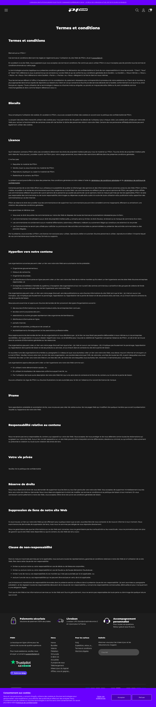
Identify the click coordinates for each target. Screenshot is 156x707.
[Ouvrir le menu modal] (6, 10)
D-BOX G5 (55, 657)
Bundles (54, 645)
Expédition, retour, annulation (87, 645)
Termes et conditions (83, 648)
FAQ (77, 643)
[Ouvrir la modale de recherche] (137, 10)
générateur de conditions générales (105, 180)
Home (53, 643)
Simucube (55, 654)
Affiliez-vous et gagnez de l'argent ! (65, 671)
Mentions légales (82, 651)
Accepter (121, 697)
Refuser (142, 697)
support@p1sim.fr (32, 654)
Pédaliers (54, 651)
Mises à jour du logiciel (60, 668)
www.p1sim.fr (97, 58)
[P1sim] (78, 10)
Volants (54, 648)
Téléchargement (57, 665)
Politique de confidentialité (26, 703)
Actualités (55, 660)
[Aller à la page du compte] (143, 10)
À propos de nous (58, 663)
